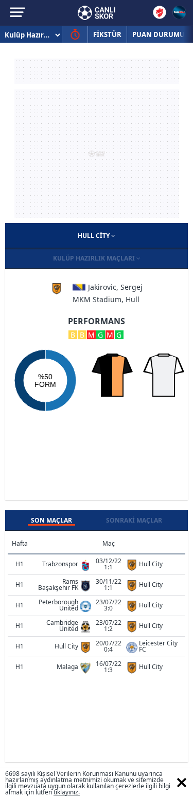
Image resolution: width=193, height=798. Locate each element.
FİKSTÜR (107, 34)
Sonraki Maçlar (134, 520)
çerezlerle (129, 786)
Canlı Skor (96, 13)
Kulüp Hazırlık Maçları (94, 258)
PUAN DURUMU (158, 34)
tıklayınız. (67, 792)
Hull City (94, 235)
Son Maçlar (51, 520)
